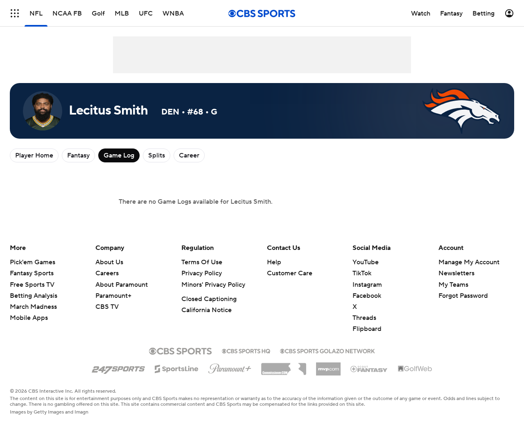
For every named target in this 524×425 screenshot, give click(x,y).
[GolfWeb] (415, 369)
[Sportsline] (177, 368)
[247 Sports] (118, 367)
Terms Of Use (201, 262)
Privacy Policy (201, 273)
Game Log (119, 155)
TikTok (361, 273)
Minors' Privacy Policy (213, 285)
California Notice (206, 310)
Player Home (34, 155)
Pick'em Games (32, 262)
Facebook (366, 296)
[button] (15, 13)
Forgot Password (463, 296)
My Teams (453, 285)
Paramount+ (113, 296)
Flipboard (367, 329)
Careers (107, 273)
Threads (364, 318)
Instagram (367, 285)
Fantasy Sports (32, 273)
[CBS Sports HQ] (246, 350)
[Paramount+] (229, 367)
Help (274, 262)
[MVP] (328, 366)
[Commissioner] (283, 366)
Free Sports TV (32, 285)
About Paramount (121, 285)
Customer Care (289, 273)
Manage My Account (468, 262)
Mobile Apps (29, 318)
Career (189, 155)
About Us (109, 262)
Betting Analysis (33, 296)
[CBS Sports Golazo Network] (327, 350)
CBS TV (107, 307)
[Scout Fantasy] (369, 368)
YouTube (365, 262)
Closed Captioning (209, 299)
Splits (156, 155)
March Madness (33, 307)
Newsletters (456, 273)
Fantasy (78, 155)
